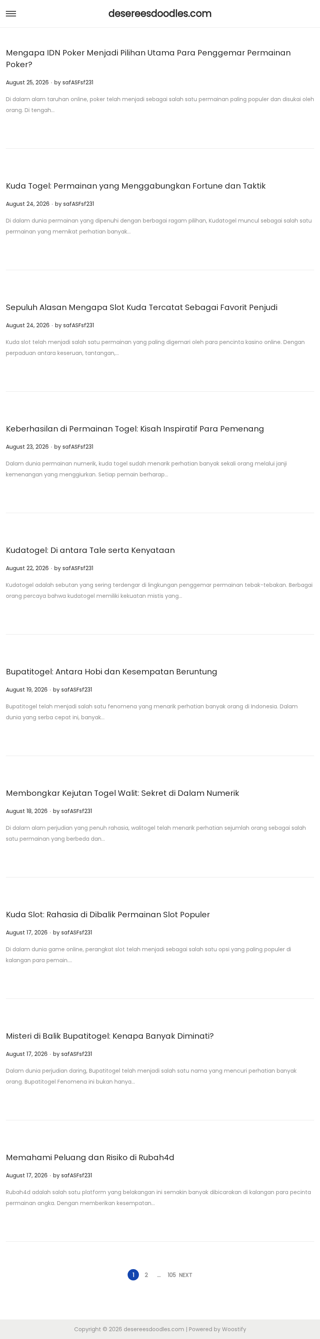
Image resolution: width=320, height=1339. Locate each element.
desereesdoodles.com (160, 13)
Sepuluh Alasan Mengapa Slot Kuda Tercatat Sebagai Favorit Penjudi (141, 307)
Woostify (234, 1329)
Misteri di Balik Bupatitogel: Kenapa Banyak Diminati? (110, 1036)
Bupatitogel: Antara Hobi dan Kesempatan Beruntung (111, 671)
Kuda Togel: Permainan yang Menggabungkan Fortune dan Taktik (136, 185)
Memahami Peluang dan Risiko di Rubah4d (90, 1157)
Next (185, 1275)
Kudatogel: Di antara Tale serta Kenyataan (90, 550)
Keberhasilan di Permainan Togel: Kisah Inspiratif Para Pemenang (135, 428)
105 (172, 1275)
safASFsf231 (77, 82)
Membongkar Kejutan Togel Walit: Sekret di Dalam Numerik (122, 793)
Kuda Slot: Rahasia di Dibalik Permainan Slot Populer (108, 914)
